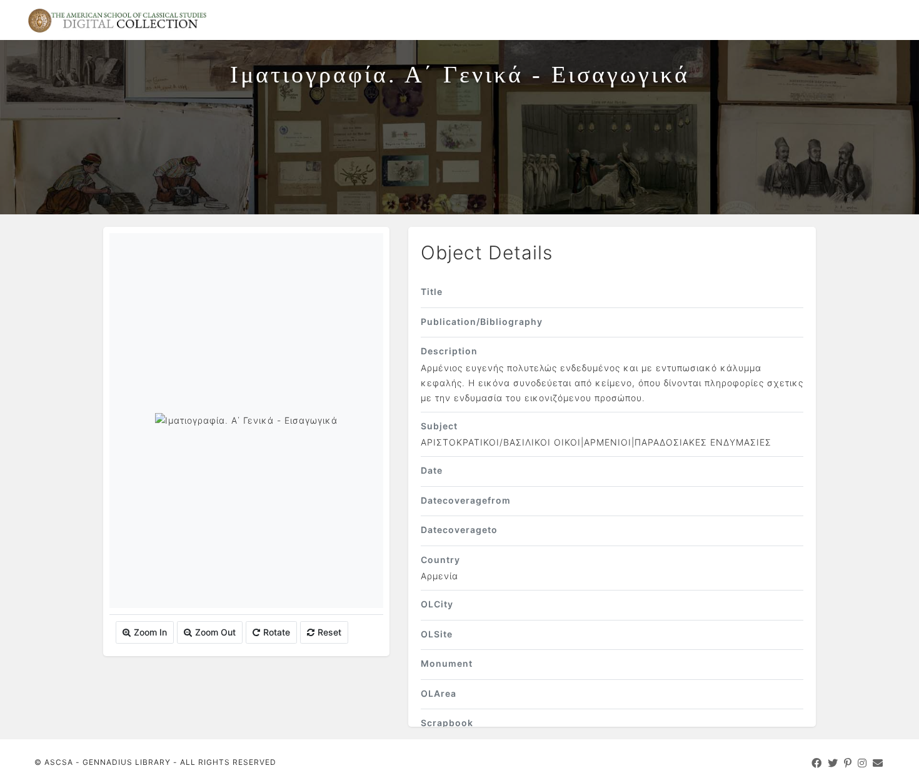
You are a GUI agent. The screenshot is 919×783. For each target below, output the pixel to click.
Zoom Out (215, 632)
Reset (329, 632)
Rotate (276, 632)
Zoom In (150, 632)
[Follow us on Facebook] (816, 763)
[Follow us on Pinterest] (848, 763)
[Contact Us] (878, 763)
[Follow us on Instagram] (862, 763)
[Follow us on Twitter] (833, 763)
